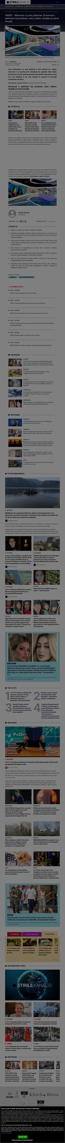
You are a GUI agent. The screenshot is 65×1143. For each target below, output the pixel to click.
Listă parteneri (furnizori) (6, 1133)
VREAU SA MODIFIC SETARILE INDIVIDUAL (22, 1140)
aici (42, 1118)
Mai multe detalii (46, 1113)
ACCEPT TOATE (23, 1137)
